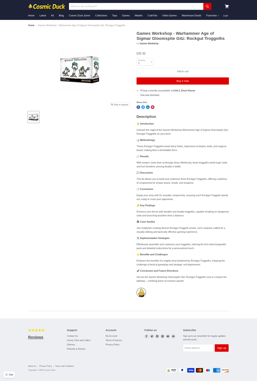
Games (126, 15)
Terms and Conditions (64, 366)
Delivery (71, 344)
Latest (43, 15)
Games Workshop (149, 43)
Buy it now (183, 80)
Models (138, 15)
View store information (149, 95)
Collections (101, 15)
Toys (114, 15)
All (52, 15)
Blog (61, 15)
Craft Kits (152, 15)
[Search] (207, 6)
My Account (111, 336)
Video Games (169, 15)
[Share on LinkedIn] (148, 107)
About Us (32, 366)
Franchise (211, 15)
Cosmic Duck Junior (79, 15)
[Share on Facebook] (138, 107)
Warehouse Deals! (191, 15)
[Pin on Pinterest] (152, 107)
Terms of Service (114, 340)
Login (225, 15)
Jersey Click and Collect (79, 340)
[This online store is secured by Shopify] (171, 372)
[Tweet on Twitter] (143, 107)
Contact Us (72, 336)
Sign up (221, 348)
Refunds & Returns (76, 349)
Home (31, 15)
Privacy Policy (113, 344)
